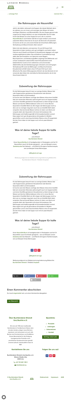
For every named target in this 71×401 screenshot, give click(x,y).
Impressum (54, 377)
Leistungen (51, 326)
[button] (18, 275)
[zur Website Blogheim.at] (35, 153)
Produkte (51, 324)
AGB (62, 377)
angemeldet (17, 293)
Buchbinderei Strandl (35, 139)
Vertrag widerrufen (50, 337)
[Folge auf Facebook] (32, 250)
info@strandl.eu (21, 365)
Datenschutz (44, 377)
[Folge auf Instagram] (35, 250)
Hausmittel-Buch (18, 38)
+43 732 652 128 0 (21, 362)
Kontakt (51, 332)
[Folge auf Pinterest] (39, 250)
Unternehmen (51, 329)
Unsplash (46, 160)
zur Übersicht (13, 301)
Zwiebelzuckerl (18, 146)
